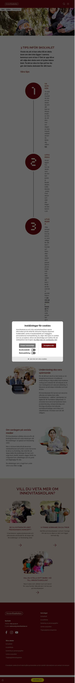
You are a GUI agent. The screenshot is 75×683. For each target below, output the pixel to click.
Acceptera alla (49, 345)
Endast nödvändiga (27, 345)
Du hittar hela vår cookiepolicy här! (45, 340)
